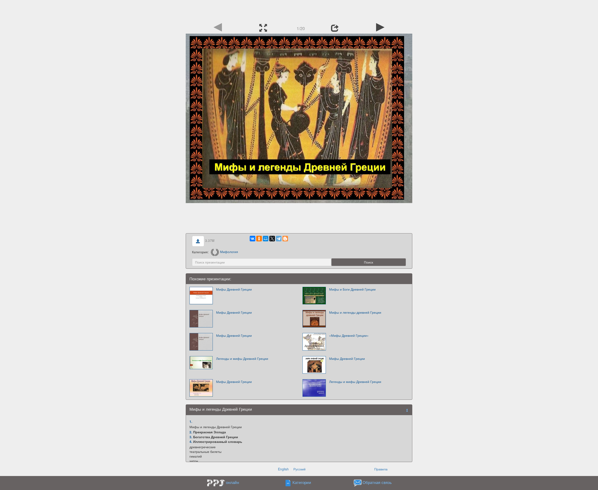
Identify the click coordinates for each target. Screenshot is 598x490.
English (283, 469)
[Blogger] (285, 238)
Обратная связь (377, 482)
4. (190, 441)
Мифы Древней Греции (234, 289)
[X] (272, 238)
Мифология (229, 251)
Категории (301, 482)
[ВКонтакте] (252, 238)
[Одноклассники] (259, 238)
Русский (299, 469)
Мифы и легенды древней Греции (355, 312)
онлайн (232, 482)
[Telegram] (278, 238)
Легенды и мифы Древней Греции (242, 358)
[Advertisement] (299, 10)
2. (190, 432)
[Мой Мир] (265, 238)
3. (190, 436)
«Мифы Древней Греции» (349, 335)
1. (190, 421)
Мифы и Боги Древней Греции (352, 289)
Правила (381, 469)
